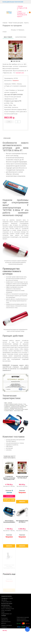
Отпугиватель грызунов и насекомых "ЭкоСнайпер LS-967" (9, 478)
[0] (27, 12)
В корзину (9, 496)
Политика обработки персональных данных (6, 620)
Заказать (22, 501)
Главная (5, 22)
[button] (11, 61)
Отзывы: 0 (13, 30)
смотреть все (20, 73)
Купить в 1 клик (9, 500)
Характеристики (20, 37)
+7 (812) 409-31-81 (6, 602)
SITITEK (16, 78)
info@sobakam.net (6, 613)
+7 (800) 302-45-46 (6, 607)
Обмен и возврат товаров (6, 626)
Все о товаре (8, 37)
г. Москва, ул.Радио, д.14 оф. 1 (22, 8)
